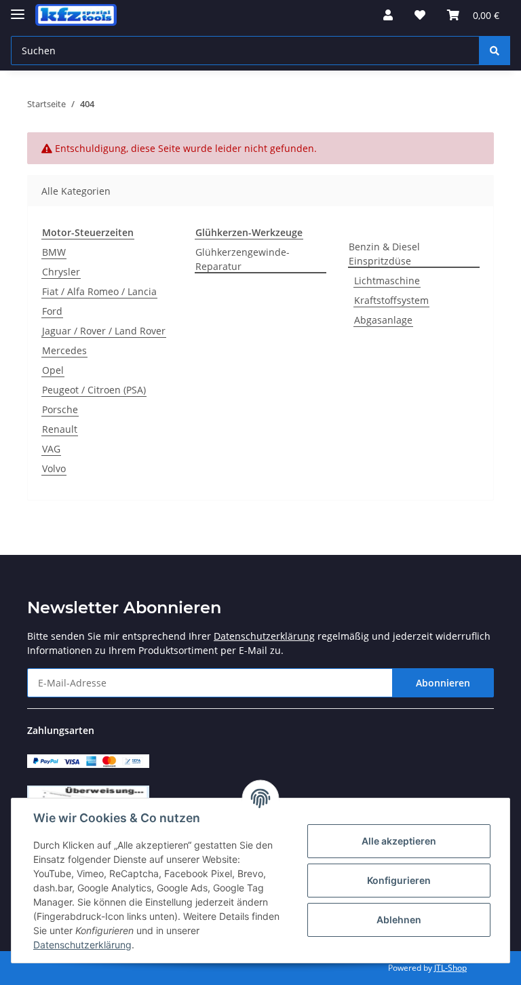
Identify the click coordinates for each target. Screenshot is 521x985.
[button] (388, 14)
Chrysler (61, 271)
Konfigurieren (399, 880)
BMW (54, 252)
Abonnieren (443, 682)
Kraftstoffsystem (391, 300)
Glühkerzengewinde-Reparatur (242, 259)
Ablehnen (399, 919)
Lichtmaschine (387, 280)
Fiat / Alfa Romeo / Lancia (99, 291)
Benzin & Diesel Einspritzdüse (384, 253)
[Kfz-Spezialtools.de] (76, 15)
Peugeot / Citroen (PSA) (94, 389)
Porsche (60, 409)
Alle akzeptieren (399, 841)
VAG (51, 448)
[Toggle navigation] (17, 8)
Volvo (54, 468)
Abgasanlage (383, 319)
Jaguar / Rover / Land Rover (104, 330)
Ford (52, 311)
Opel (53, 370)
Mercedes (64, 350)
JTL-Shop (450, 967)
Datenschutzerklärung (264, 636)
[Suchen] (494, 50)
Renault (59, 429)
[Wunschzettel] (420, 14)
